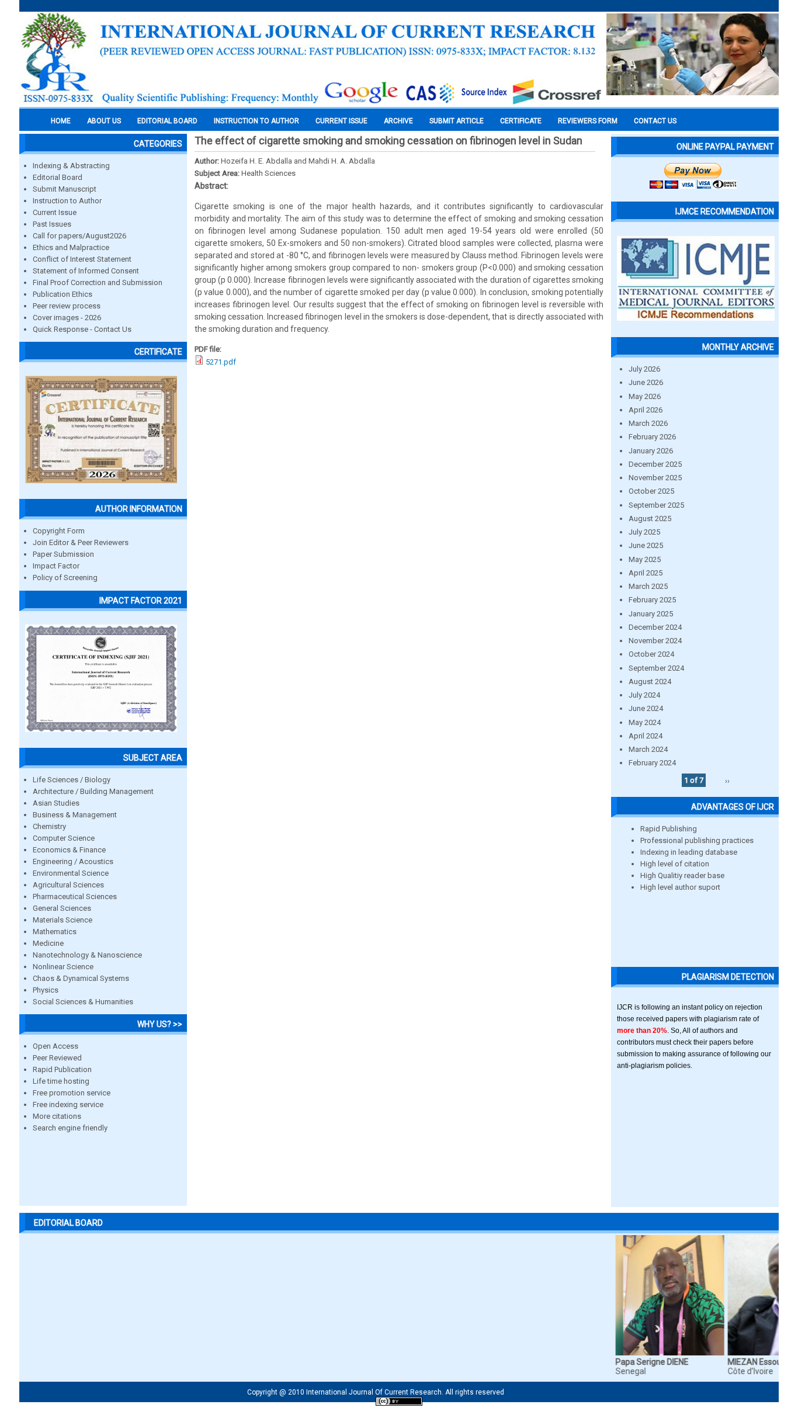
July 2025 (644, 532)
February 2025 (652, 599)
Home (61, 121)
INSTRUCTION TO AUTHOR (256, 121)
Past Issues (52, 224)
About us (104, 121)
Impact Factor (56, 565)
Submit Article (456, 121)
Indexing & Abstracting (71, 165)
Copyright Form (59, 530)
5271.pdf (221, 362)
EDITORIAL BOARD (167, 121)
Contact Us (655, 121)
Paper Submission (63, 554)
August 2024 (650, 681)
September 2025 (656, 505)
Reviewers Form (587, 121)
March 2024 (648, 749)
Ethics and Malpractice (71, 247)
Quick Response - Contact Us (82, 329)
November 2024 (655, 640)
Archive (398, 121)
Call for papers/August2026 (79, 235)
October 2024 (651, 654)
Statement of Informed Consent (86, 270)
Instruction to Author (67, 200)
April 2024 (645, 735)
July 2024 (644, 695)
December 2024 (655, 627)
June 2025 (646, 545)
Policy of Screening (65, 577)
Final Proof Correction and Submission (97, 282)
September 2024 (656, 668)
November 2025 (655, 477)
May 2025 (645, 559)
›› (727, 780)
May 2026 (645, 396)
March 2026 (648, 423)
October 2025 (651, 491)
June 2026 (646, 382)
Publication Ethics (62, 294)
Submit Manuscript (64, 189)
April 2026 (645, 409)
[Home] (311, 103)
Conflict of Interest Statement (82, 259)
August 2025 (650, 518)
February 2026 (652, 436)
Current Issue (341, 121)
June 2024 (646, 708)
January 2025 (651, 613)
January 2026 (651, 450)
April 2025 (645, 572)
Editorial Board (57, 177)
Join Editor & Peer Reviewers (81, 542)
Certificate (521, 121)
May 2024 (645, 722)
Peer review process (66, 305)
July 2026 (644, 369)
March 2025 (648, 586)
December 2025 (655, 464)
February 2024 (652, 762)
